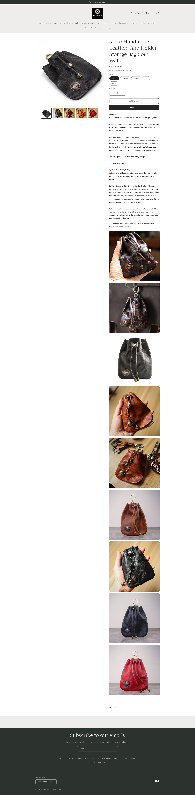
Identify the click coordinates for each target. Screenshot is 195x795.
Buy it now (134, 107)
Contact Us (79, 758)
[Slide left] (37, 113)
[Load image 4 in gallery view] (81, 113)
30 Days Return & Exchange (108, 758)
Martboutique (45, 789)
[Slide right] (101, 113)
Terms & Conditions (97, 762)
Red (146, 78)
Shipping (112, 70)
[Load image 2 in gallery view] (58, 113)
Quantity (112, 88)
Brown (125, 78)
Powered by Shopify (55, 789)
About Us (69, 758)
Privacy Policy (90, 758)
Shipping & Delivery (127, 758)
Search (61, 758)
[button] (37, 13)
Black (114, 83)
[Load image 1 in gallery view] (46, 113)
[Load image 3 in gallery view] (69, 113)
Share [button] (114, 707)
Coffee (114, 78)
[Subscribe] (115, 748)
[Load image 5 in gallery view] (93, 113)
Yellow (136, 78)
